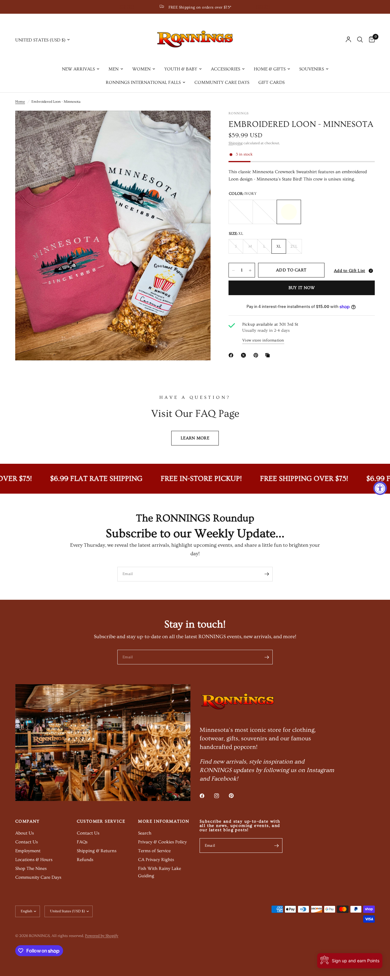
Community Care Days (221, 82)
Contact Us (26, 842)
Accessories (225, 69)
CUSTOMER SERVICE (101, 821)
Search (144, 833)
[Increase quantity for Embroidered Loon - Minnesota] (250, 270)
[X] (244, 355)
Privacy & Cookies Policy (162, 842)
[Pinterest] (257, 355)
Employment (28, 850)
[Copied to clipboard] (268, 355)
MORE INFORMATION (163, 821)
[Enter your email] (267, 574)
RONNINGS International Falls (143, 82)
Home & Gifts (269, 69)
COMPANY (27, 821)
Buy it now (302, 288)
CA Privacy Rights (156, 859)
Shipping (236, 143)
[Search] (360, 40)
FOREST (241, 212)
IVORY (289, 212)
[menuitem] (80, 69)
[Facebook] (232, 355)
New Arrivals (78, 69)
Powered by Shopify (101, 936)
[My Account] (348, 40)
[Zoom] (198, 123)
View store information (263, 340)
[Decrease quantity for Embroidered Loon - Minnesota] (233, 270)
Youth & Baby (180, 69)
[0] (370, 40)
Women (141, 69)
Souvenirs (311, 69)
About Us (24, 833)
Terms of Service (154, 850)
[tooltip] (371, 271)
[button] (351, 270)
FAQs (82, 842)
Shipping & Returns (96, 850)
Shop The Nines (31, 868)
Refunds (85, 859)
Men (113, 69)
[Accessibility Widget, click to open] (380, 488)
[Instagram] (221, 796)
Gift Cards (271, 82)
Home (20, 102)
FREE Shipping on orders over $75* (200, 7)
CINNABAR (265, 212)
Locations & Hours (33, 859)
